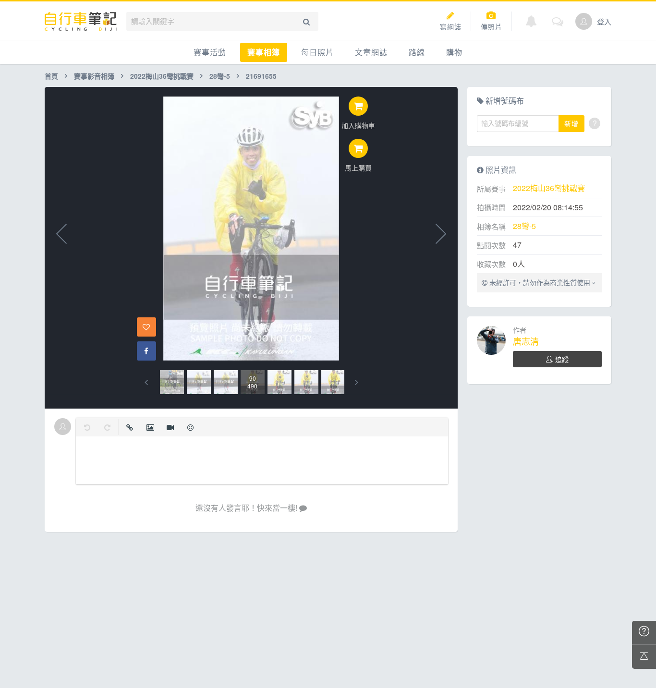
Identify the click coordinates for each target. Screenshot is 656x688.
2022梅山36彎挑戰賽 (162, 76)
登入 (604, 21)
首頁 (51, 76)
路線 (417, 52)
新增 (571, 123)
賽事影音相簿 (94, 76)
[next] (356, 382)
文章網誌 (371, 52)
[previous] (146, 382)
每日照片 (317, 52)
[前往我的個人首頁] (583, 21)
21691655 (261, 76)
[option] (171, 382)
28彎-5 (219, 76)
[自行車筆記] (81, 21)
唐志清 (526, 341)
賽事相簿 (263, 52)
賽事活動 (210, 52)
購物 (454, 52)
